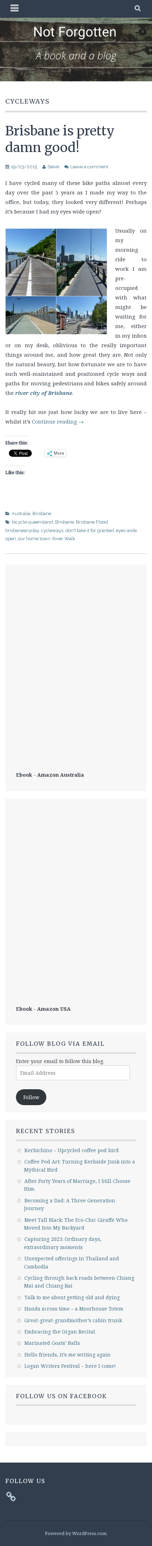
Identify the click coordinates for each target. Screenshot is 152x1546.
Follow (31, 1097)
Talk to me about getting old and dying (72, 1297)
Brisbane (42, 513)
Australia (21, 513)
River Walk (63, 538)
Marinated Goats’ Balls (52, 1343)
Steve (53, 166)
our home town (34, 538)
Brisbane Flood (92, 522)
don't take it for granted (89, 530)
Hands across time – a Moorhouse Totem (73, 1308)
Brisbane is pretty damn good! (60, 139)
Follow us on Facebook (61, 1396)
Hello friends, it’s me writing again (67, 1354)
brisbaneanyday (22, 530)
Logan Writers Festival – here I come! (70, 1366)
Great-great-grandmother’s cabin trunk (73, 1320)
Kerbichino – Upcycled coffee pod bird (71, 1150)
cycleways (52, 530)
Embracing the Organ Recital (59, 1331)
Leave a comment (89, 166)
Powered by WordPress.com (75, 1533)
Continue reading (58, 421)
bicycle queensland (32, 522)
